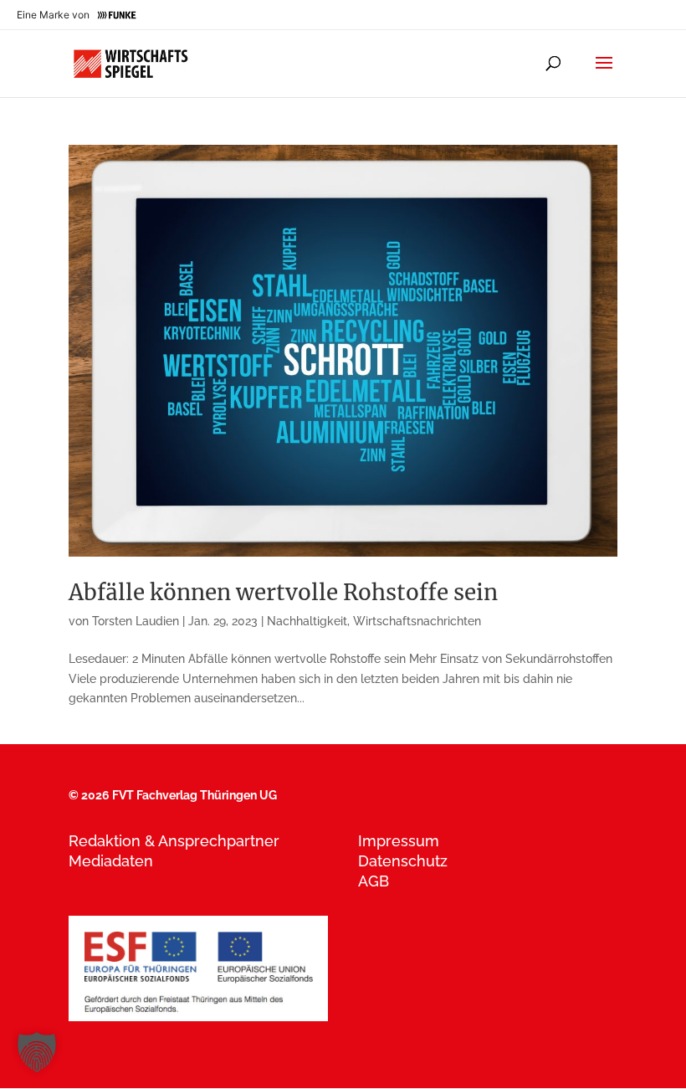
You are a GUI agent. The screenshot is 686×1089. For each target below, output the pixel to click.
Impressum (398, 841)
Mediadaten (111, 861)
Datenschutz (403, 861)
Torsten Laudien (135, 621)
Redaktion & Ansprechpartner (174, 841)
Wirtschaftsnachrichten (417, 621)
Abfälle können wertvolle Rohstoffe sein (283, 592)
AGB (373, 881)
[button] (37, 1052)
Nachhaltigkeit (307, 621)
